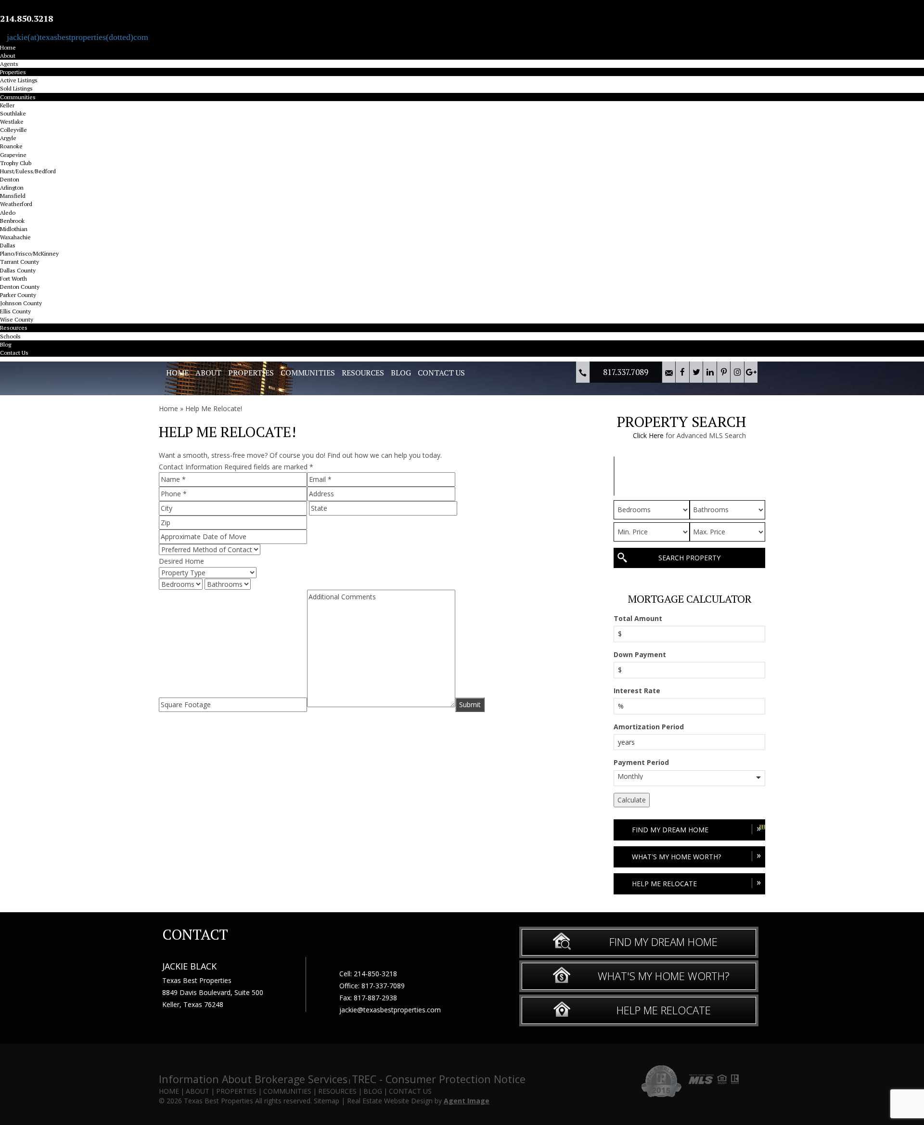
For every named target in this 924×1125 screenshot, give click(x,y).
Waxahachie (15, 237)
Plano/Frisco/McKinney (29, 253)
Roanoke (11, 146)
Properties (13, 72)
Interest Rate (637, 690)
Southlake (13, 113)
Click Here (648, 435)
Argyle (8, 138)
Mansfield (13, 195)
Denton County (19, 286)
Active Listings (19, 80)
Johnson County (21, 303)
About (7, 55)
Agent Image (466, 1100)
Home (8, 47)
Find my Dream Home (696, 828)
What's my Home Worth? (696, 855)
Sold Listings (16, 88)
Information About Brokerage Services (253, 1079)
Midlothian (13, 229)
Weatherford (16, 203)
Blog (5, 344)
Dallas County (18, 270)
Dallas (7, 245)
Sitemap (326, 1100)
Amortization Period (649, 726)
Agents (9, 63)
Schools (10, 336)
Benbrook (12, 220)
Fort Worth (13, 278)
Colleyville (13, 129)
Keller (7, 105)
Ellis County (15, 311)
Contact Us (14, 352)
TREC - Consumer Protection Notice (439, 1079)
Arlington (12, 187)
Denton (9, 179)
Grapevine (13, 154)
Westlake (12, 121)
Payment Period (641, 762)
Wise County (16, 319)
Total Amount (638, 618)
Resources (13, 327)
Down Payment (640, 654)
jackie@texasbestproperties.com (390, 1009)
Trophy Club (15, 163)
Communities (18, 97)
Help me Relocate (696, 882)
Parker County (18, 294)
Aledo (7, 212)
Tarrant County (19, 261)
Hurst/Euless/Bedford (28, 171)
